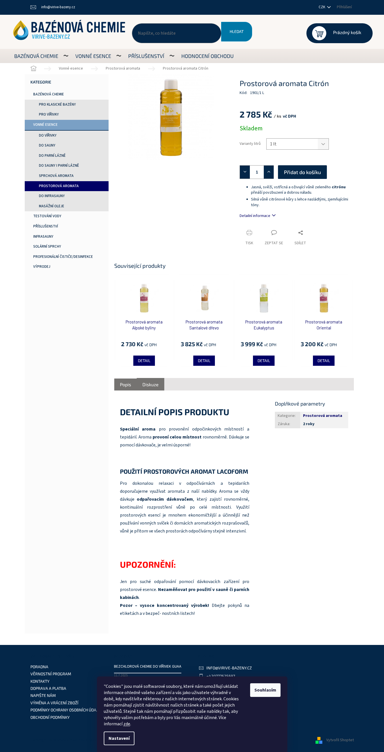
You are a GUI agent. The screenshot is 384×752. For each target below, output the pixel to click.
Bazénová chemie (48, 94)
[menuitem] (36, 55)
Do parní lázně (52, 155)
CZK (322, 7)
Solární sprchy (47, 246)
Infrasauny (43, 236)
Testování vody (47, 216)
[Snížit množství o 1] (243, 172)
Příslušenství (45, 226)
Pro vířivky (49, 114)
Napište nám (43, 695)
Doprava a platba (48, 688)
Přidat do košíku (302, 172)
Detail (144, 360)
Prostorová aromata (59, 186)
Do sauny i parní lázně (59, 165)
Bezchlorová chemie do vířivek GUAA (147, 666)
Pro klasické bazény (57, 104)
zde (126, 724)
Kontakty (39, 681)
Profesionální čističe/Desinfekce (63, 256)
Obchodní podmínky (50, 717)
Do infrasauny (52, 196)
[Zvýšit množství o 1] (270, 172)
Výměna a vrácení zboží (54, 702)
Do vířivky (48, 135)
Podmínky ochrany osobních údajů (65, 709)
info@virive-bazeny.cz (229, 667)
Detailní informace (255, 216)
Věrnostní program (50, 673)
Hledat (237, 31)
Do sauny (47, 145)
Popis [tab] (125, 384)
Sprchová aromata (56, 175)
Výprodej (41, 266)
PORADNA (39, 666)
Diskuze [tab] (150, 384)
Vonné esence (45, 124)
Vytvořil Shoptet (340, 740)
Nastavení (119, 738)
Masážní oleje (51, 206)
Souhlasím (265, 690)
